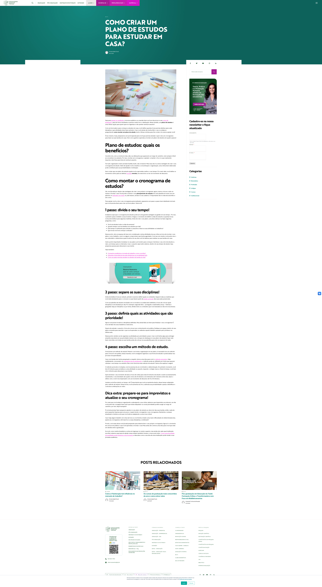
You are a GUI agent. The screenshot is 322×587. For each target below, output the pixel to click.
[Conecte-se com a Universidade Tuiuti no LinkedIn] (214, 575)
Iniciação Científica (203, 533)
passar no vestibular (117, 120)
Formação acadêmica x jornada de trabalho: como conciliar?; (127, 253)
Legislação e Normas (180, 551)
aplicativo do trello (119, 195)
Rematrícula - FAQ (134, 548)
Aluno (90, 3)
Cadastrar (192, 163)
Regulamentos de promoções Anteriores (137, 551)
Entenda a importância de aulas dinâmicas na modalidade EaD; (127, 255)
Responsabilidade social (182, 539)
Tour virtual (130, 575)
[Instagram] (209, 63)
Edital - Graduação (157, 548)
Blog (106, 16)
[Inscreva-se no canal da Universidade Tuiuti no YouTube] (207, 575)
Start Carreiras (179, 548)
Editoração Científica (204, 536)
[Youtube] (203, 63)
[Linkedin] (215, 63)
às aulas (129, 173)
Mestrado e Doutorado (68, 3)
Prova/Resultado (118, 3)
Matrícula (132, 3)
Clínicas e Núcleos (203, 553)
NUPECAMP (201, 550)
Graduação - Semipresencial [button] (159, 533)
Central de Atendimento (115, 575)
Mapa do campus (142, 575)
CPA (199, 559)
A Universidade (179, 530)
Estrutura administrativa (182, 542)
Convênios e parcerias (204, 556)
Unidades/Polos (179, 533)
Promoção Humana (180, 536)
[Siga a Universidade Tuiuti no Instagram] (210, 575)
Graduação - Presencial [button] (158, 530)
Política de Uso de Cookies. (185, 579)
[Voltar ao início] (10, 3)
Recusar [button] (191, 583)
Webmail (167, 575)
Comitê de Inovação (203, 547)
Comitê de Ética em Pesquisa (206, 544)
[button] (34, 3)
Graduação (41, 3)
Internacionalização (204, 565)
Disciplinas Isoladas (134, 540)
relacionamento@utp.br (114, 562)
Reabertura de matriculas (136, 546)
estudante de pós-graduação (133, 361)
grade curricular (149, 299)
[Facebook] (190, 63)
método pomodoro (161, 359)
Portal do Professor (156, 575)
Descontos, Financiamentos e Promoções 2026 (137, 543)
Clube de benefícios (180, 557)
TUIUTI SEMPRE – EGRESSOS (181, 545)
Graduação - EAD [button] (156, 536)
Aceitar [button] (184, 583)
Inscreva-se (102, 3)
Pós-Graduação (52, 3)
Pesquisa (200, 530)
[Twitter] (196, 63)
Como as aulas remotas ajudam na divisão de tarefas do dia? (127, 257)
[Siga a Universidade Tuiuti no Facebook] (200, 575)
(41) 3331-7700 (111, 559)
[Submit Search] (214, 71)
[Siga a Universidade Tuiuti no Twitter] (203, 575)
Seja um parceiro (179, 560)
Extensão (81, 3)
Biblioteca (201, 562)
